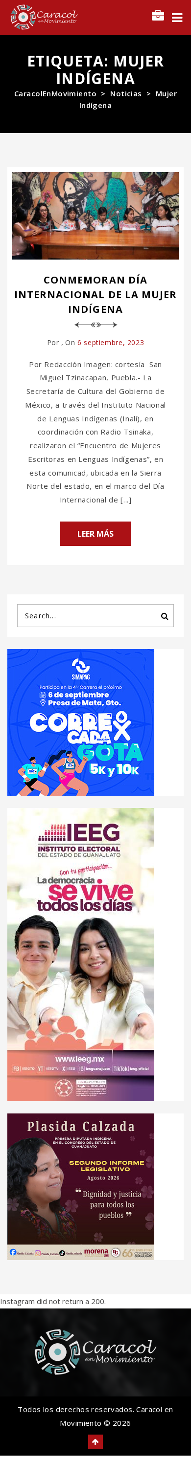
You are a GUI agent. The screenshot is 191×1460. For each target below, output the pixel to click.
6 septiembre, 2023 (110, 342)
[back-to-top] (95, 1442)
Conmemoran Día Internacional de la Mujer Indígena (95, 294)
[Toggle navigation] (177, 17)
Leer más (95, 533)
